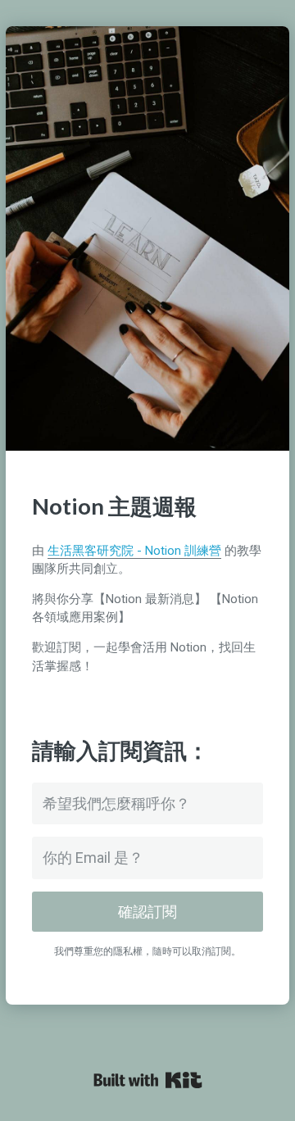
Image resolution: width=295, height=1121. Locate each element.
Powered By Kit (147, 1080)
